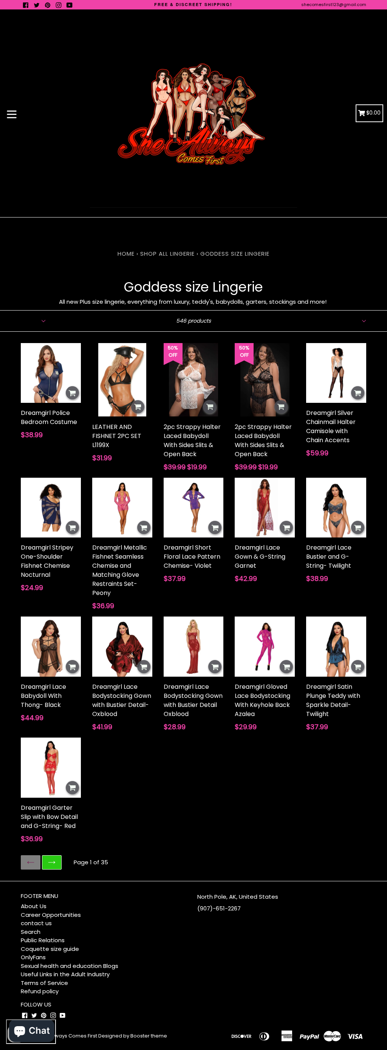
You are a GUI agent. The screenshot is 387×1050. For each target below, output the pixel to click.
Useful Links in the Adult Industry (65, 974)
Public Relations (43, 940)
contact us (36, 923)
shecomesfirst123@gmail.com (333, 5)
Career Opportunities (51, 915)
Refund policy (40, 991)
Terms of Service (44, 983)
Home (126, 254)
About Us (33, 906)
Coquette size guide (50, 949)
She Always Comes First (68, 1035)
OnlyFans (33, 957)
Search (30, 932)
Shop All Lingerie (167, 254)
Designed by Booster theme (132, 1035)
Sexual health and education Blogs (69, 966)
